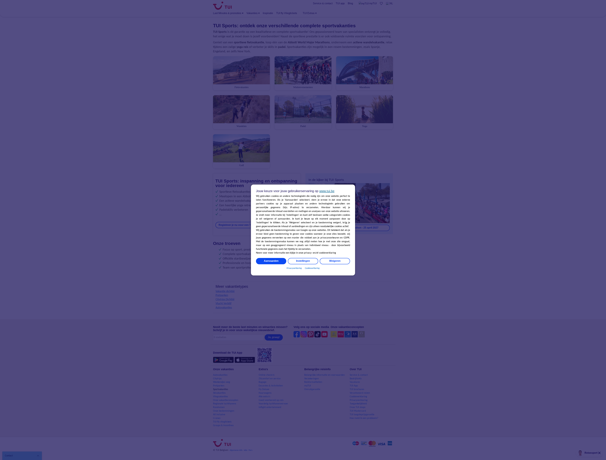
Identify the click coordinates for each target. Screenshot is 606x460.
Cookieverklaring (312, 268)
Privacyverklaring (294, 268)
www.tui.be (326, 191)
